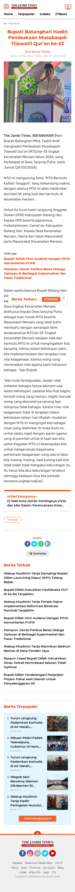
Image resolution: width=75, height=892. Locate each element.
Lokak (22, 872)
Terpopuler (26, 14)
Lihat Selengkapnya (36, 818)
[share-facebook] (27, 544)
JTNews (61, 14)
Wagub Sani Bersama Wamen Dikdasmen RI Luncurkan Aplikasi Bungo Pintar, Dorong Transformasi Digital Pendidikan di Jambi (26, 781)
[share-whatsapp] (41, 544)
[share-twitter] (34, 544)
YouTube (55, 858)
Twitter (47, 858)
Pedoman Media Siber (38, 862)
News (15, 867)
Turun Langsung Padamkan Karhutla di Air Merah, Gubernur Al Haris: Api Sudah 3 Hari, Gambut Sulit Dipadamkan (26, 722)
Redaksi (17, 862)
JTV (54, 872)
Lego (46, 872)
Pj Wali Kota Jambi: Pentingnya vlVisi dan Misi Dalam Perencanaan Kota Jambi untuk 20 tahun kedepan (36, 503)
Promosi (35, 867)
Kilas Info (34, 872)
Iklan (24, 867)
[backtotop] (37, 834)
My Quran (49, 867)
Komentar (39, 553)
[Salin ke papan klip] (47, 544)
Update (52, 299)
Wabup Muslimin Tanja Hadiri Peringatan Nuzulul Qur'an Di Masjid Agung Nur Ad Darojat (25, 801)
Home (8, 14)
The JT (59, 862)
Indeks (45, 14)
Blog (61, 867)
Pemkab (12, 519)
